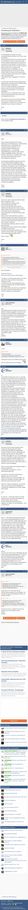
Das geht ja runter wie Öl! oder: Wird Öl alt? (15, 742)
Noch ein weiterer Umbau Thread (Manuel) (15, 728)
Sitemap (9, 903)
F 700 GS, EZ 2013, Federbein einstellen (13, 652)
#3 (26, 190)
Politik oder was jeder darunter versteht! (14, 739)
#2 (26, 130)
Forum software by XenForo (12, 907)
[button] (1, 2)
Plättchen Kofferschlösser (10, 793)
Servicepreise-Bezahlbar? (10, 833)
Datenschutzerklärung (6, 904)
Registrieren (14, 721)
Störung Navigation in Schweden (12, 814)
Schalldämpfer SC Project (10, 871)
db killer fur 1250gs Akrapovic (14, 768)
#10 (26, 542)
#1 (26, 45)
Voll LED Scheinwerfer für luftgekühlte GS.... (15, 837)
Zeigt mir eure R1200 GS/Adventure (13, 830)
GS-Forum (4, 901)
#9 (26, 508)
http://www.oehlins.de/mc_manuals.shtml (12, 275)
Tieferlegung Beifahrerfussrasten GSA (14, 821)
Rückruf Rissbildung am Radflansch (13, 868)
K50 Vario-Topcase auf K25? (11, 807)
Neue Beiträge (5, 725)
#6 (26, 340)
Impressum (3, 903)
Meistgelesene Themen (8, 827)
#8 (26, 438)
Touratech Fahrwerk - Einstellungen (12, 690)
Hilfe (13, 904)
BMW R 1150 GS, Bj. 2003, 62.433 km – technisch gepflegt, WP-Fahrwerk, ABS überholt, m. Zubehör (15, 752)
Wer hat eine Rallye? (9, 848)
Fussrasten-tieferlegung (10, 811)
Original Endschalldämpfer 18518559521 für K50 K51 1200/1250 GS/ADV (15, 780)
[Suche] (26, 1)
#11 (26, 571)
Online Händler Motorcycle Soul (12, 790)
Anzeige (4, 115)
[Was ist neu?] (23, 1)
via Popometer (16, 178)
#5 (26, 300)
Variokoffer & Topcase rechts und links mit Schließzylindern (15, 772)
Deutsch (11, 901)
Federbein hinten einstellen (9, 671)
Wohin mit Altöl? (8, 804)
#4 (26, 245)
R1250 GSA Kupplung (9, 800)
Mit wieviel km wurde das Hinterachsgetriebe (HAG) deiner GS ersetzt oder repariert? (15, 860)
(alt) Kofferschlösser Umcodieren (12, 851)
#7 (26, 366)
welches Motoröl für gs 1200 (11, 864)
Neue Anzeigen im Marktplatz (10, 748)
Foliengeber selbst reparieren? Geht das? (14, 844)
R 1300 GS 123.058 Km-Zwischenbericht (14, 735)
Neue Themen (5, 787)
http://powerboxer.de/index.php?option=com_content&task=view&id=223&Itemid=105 (14, 429)
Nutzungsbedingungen (17, 903)
